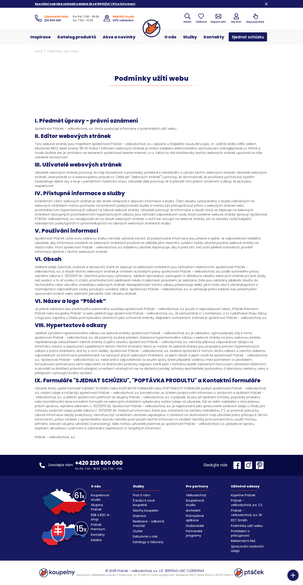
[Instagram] (249, 465)
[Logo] (151, 28)
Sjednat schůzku (248, 37)
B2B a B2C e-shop (101, 517)
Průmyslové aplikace (195, 518)
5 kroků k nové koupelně (144, 502)
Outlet (138, 531)
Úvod (39, 51)
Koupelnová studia (100, 497)
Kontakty (214, 37)
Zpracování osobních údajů (247, 548)
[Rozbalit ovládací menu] (293, 575)
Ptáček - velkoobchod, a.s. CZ (246, 502)
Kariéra (96, 540)
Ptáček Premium (98, 526)
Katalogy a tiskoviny (148, 542)
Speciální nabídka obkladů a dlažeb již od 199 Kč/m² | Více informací (85, 4)
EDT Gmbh (239, 520)
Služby (190, 37)
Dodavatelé (195, 526)
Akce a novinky (119, 37)
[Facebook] (238, 465)
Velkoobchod (196, 495)
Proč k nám (141, 495)
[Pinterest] (260, 465)
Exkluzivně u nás (145, 536)
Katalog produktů (76, 37)
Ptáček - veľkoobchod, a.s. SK (246, 512)
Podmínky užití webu (247, 526)
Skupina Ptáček (97, 507)
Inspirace (40, 37)
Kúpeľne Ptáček (243, 495)
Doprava (139, 516)
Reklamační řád (243, 541)
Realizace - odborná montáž (148, 523)
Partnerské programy (194, 533)
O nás (170, 37)
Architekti (193, 510)
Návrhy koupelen (146, 510)
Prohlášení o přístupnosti (240, 533)
